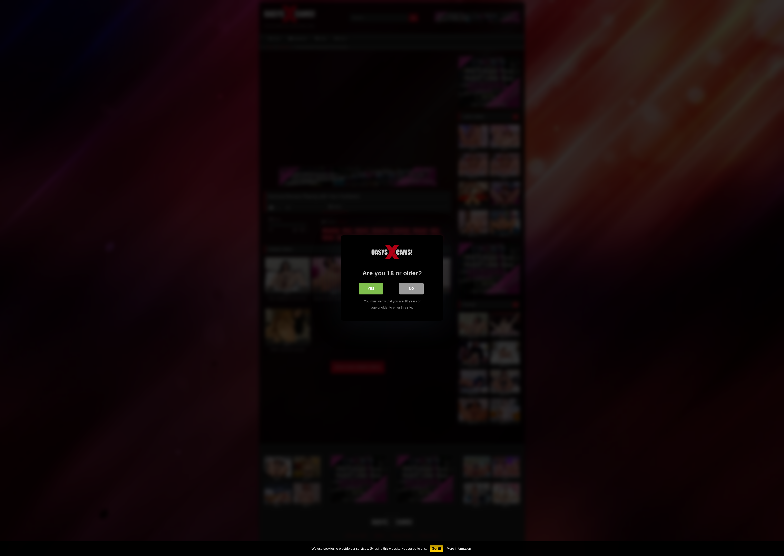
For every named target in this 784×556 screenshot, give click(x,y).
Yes (371, 288)
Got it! (436, 548)
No (411, 288)
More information (459, 548)
